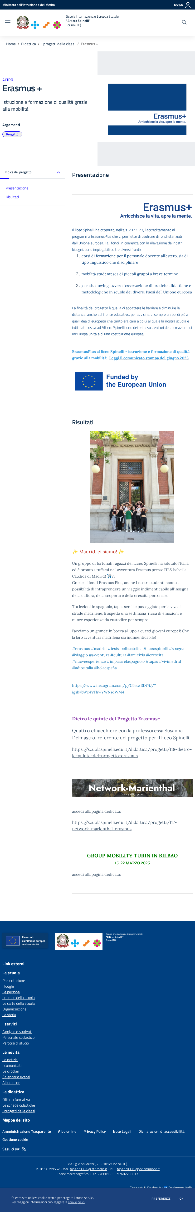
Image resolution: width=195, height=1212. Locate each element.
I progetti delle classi (58, 44)
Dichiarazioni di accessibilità (161, 1131)
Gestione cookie (15, 1139)
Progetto (12, 134)
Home (11, 44)
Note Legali (122, 1131)
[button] (32, 172)
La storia (9, 1015)
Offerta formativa (16, 1099)
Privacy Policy (94, 1131)
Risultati (12, 197)
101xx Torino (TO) (115, 1163)
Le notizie (10, 1060)
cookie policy (76, 1202)
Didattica (28, 44)
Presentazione (17, 188)
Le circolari (10, 1071)
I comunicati (11, 1065)
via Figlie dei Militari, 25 (84, 1163)
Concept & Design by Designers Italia (161, 1188)
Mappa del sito (16, 1120)
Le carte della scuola (18, 1003)
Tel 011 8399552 (47, 1168)
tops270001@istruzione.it (88, 1168)
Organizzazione (14, 1009)
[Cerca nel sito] (184, 23)
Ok (182, 1198)
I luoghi (8, 986)
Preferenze (161, 1198)
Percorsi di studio (15, 1043)
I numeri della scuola (18, 997)
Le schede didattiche (18, 1105)
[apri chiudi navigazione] (7, 23)
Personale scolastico (18, 1037)
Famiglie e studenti (17, 1031)
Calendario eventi (16, 1077)
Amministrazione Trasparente (26, 1131)
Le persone (11, 992)
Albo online (11, 1082)
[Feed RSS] (24, 1149)
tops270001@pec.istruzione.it (138, 1168)
